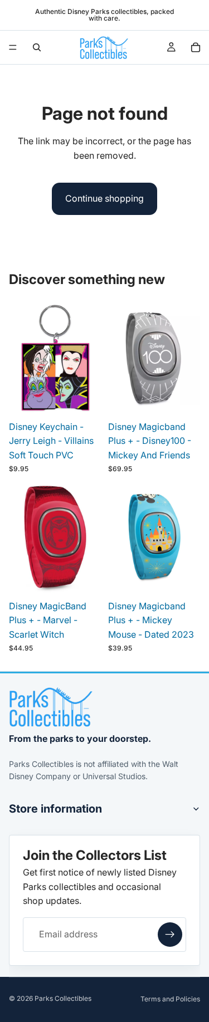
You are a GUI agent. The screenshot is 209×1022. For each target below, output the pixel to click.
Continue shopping (104, 198)
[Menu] (13, 47)
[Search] (37, 47)
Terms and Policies (170, 999)
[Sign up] (170, 934)
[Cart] (195, 47)
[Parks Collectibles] (51, 707)
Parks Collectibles (63, 998)
